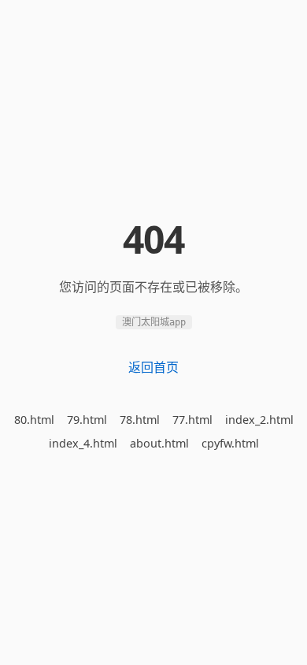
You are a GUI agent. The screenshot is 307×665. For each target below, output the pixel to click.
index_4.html (83, 443)
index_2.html (259, 419)
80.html (34, 419)
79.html (87, 419)
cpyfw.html (230, 443)
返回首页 (153, 367)
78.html (140, 419)
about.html (159, 443)
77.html (192, 419)
